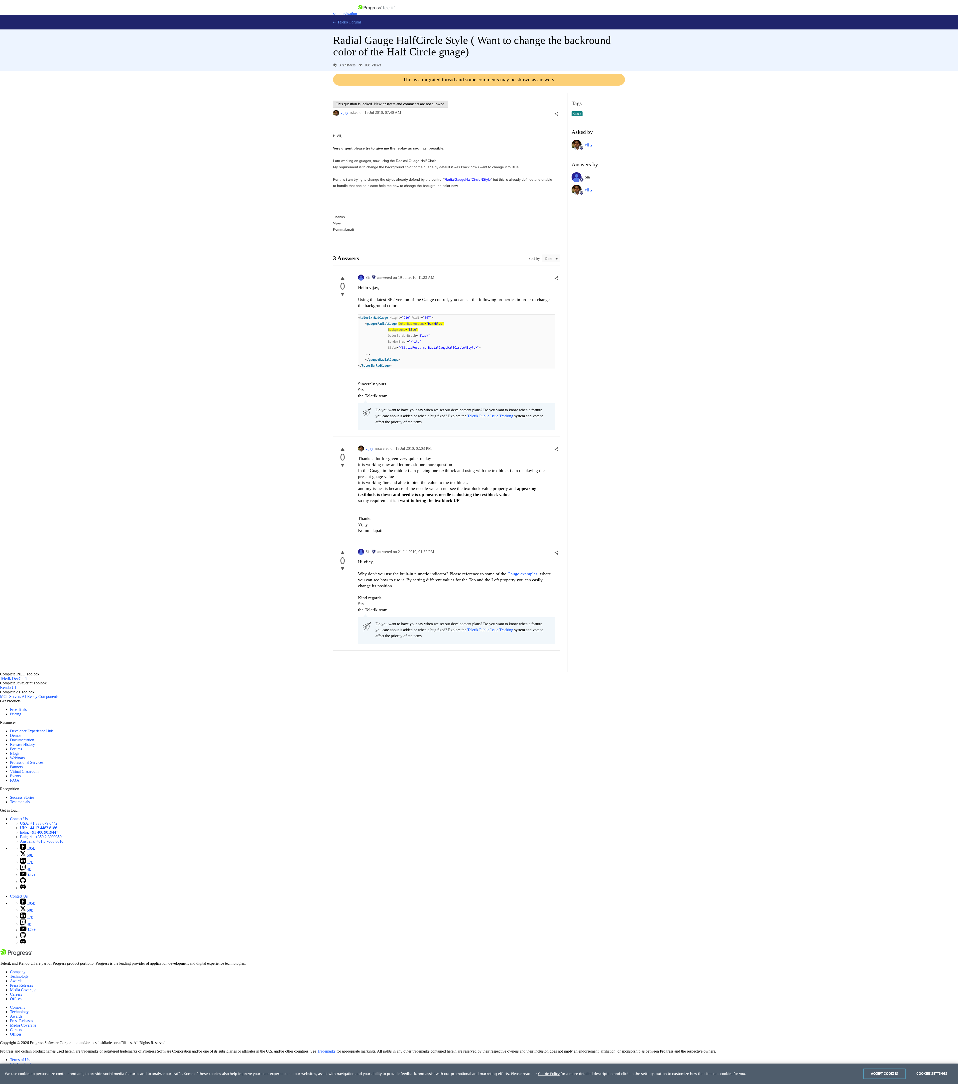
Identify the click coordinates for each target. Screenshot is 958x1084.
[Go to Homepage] (376, 13)
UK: (38, 828)
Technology (19, 976)
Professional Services (26, 762)
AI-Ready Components (40, 696)
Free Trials (18, 709)
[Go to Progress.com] (16, 955)
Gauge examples (522, 573)
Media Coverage (23, 990)
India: (39, 832)
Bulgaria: (41, 837)
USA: (38, 823)
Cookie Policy (549, 1073)
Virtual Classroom (24, 771)
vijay (344, 112)
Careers (16, 994)
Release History (22, 744)
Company (17, 972)
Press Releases (21, 985)
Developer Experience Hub (31, 731)
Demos (15, 735)
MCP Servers (10, 696)
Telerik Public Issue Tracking (490, 416)
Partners (16, 767)
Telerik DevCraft (13, 678)
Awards (16, 981)
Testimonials (20, 802)
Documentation (22, 740)
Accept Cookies (884, 1073)
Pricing (15, 714)
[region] (479, 1074)
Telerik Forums (348, 22)
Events (15, 776)
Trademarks (326, 1051)
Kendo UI (8, 687)
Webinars (17, 758)
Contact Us (19, 819)
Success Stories (22, 797)
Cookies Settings (931, 1073)
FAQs (14, 780)
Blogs (14, 753)
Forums (16, 749)
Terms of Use (20, 1060)
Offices (15, 999)
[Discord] (23, 888)
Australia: (41, 841)
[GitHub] (23, 882)
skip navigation (345, 13)
